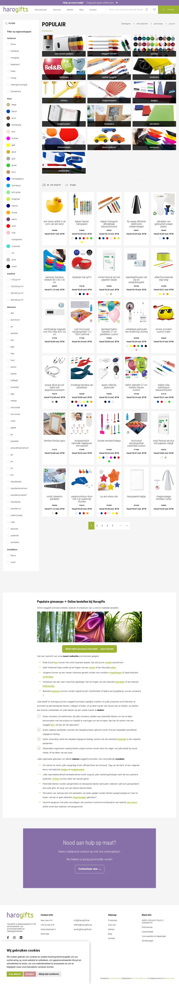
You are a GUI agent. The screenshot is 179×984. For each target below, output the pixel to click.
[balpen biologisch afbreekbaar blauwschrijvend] (109, 217)
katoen (14, 374)
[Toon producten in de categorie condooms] (154, 69)
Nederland (15, 64)
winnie (92, 667)
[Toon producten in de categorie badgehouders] (64, 116)
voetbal (108, 662)
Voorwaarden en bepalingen (154, 936)
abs (12, 313)
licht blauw (16, 185)
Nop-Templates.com (139, 978)
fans (56, 662)
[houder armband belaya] (109, 438)
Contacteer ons (87, 869)
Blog (81, 10)
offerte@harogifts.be (83, 925)
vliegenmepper (79, 797)
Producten (112, 920)
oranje (14, 212)
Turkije (13, 78)
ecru (13, 131)
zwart (14, 266)
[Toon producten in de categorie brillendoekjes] (64, 139)
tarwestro (15, 542)
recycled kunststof (19, 495)
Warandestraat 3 (48, 929)
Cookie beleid (147, 932)
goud (14, 152)
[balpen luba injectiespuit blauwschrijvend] (163, 380)
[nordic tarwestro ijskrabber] (54, 492)
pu (12, 468)
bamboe (14, 333)
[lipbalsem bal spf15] (81, 272)
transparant (17, 239)
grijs (13, 158)
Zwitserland (16, 91)
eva (12, 340)
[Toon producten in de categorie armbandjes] (64, 163)
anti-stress (132, 802)
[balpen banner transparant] (81, 219)
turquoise (16, 246)
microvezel (15, 407)
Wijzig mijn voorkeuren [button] (49, 974)
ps (12, 461)
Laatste (126, 526)
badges (64, 769)
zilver (14, 260)
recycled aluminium (19, 488)
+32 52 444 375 (47, 925)
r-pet (13, 522)
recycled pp (15, 502)
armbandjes (48, 677)
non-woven (15, 414)
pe (12, 434)
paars (14, 219)
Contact (93, 10)
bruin (14, 118)
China (13, 44)
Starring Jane (169, 978)
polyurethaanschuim (20, 448)
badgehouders (77, 769)
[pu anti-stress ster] (109, 492)
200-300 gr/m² (17, 293)
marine (15, 206)
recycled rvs (16, 508)
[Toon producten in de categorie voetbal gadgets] (109, 69)
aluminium (15, 320)
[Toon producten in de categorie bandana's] (154, 139)
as (12, 326)
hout (14, 172)
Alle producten (41, 10)
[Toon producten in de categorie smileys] (64, 92)
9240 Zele (45, 934)
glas (12, 347)
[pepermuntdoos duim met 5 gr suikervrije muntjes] (81, 492)
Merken (70, 10)
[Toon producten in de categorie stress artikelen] (109, 139)
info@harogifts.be (81, 920)
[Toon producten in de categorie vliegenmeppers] (109, 92)
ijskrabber (120, 682)
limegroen (16, 199)
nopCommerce (115, 978)
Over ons (57, 10)
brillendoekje (49, 686)
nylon (13, 421)
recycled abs (16, 481)
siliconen (14, 529)
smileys (56, 779)
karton (13, 367)
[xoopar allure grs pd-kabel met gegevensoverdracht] (54, 380)
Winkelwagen (147, 941)
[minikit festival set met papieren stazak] (109, 272)
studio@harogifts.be (82, 929)
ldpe (12, 394)
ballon (113, 667)
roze (13, 233)
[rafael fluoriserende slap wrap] (163, 272)
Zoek (146, 9)
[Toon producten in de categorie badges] (154, 92)
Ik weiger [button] (30, 974)
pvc (12, 475)
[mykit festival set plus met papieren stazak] (163, 436)
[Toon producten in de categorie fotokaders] (109, 116)
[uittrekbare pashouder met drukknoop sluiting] (136, 326)
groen (14, 165)
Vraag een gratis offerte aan (100, 2)
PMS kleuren (147, 927)
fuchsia (15, 138)
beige (14, 105)
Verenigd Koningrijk (19, 85)
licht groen (16, 192)
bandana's (55, 691)
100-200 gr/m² (17, 286)
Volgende (120, 526)
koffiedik (14, 380)
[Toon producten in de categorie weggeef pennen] (109, 46)
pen (52, 725)
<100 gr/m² (15, 280)
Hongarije (15, 58)
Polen (13, 71)
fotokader (121, 739)
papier (13, 428)
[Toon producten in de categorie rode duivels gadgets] (64, 46)
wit (13, 253)
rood (14, 226)
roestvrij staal (16, 515)
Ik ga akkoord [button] (15, 974)
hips (12, 353)
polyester (15, 441)
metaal (14, 401)
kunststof (15, 387)
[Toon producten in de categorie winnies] (154, 46)
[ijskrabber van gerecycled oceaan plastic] (163, 217)
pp (12, 455)
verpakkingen (115, 672)
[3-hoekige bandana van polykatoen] (81, 382)
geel (13, 145)
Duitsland (15, 51)
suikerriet (15, 535)
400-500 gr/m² (17, 300)
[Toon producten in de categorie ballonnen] (64, 69)
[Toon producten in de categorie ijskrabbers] (154, 116)
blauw (14, 111)
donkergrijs (16, 125)
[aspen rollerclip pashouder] (109, 380)
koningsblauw (18, 179)
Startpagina (125, 24)
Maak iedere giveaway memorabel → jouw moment (89, 649)
